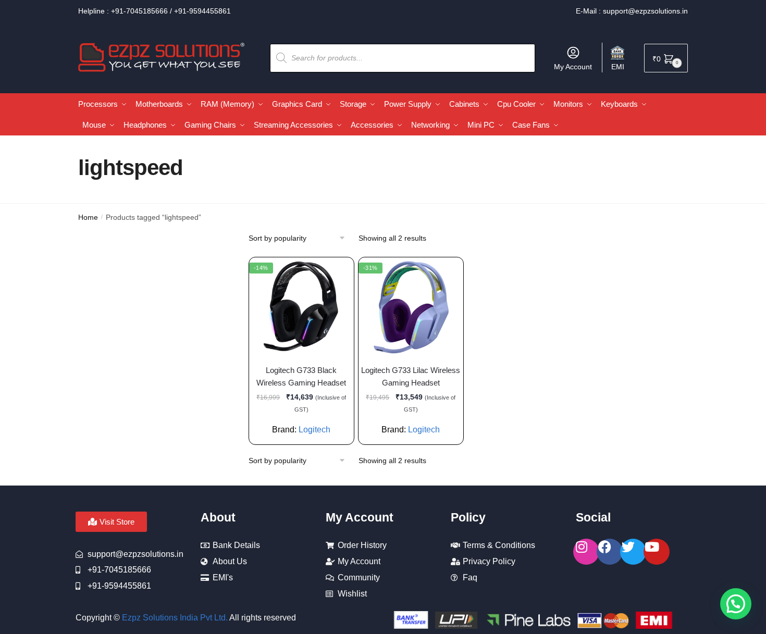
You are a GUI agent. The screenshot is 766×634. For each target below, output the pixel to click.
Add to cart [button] (296, 432)
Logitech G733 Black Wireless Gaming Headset (301, 376)
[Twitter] (633, 552)
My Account (573, 67)
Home (88, 217)
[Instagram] (586, 552)
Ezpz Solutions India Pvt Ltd (174, 617)
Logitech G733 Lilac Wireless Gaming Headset (410, 376)
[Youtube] (657, 552)
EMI (617, 67)
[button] (735, 603)
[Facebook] (610, 552)
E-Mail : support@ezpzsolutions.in (632, 11)
